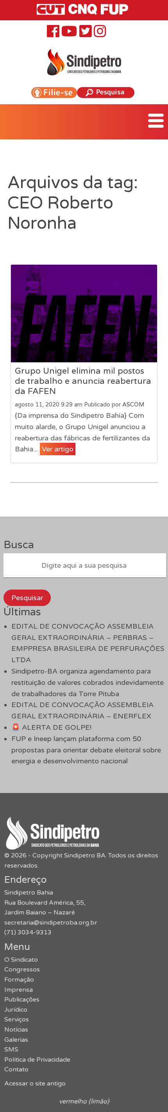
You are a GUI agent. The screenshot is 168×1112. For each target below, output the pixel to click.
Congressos (22, 969)
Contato (16, 1069)
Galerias (16, 1040)
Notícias (16, 1030)
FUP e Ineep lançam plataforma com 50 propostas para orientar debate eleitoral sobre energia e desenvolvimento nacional (86, 750)
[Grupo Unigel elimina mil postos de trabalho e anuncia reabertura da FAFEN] (84, 313)
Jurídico (15, 1010)
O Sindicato (21, 960)
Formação (19, 980)
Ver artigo (57, 449)
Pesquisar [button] (27, 597)
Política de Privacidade (37, 1060)
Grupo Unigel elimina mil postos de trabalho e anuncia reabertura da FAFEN (83, 381)
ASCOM (133, 404)
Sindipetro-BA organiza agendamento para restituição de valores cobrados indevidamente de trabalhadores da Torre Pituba (87, 682)
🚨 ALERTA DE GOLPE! (51, 727)
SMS (11, 1049)
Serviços (16, 1019)
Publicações (21, 999)
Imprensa (18, 990)
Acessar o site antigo (35, 1083)
